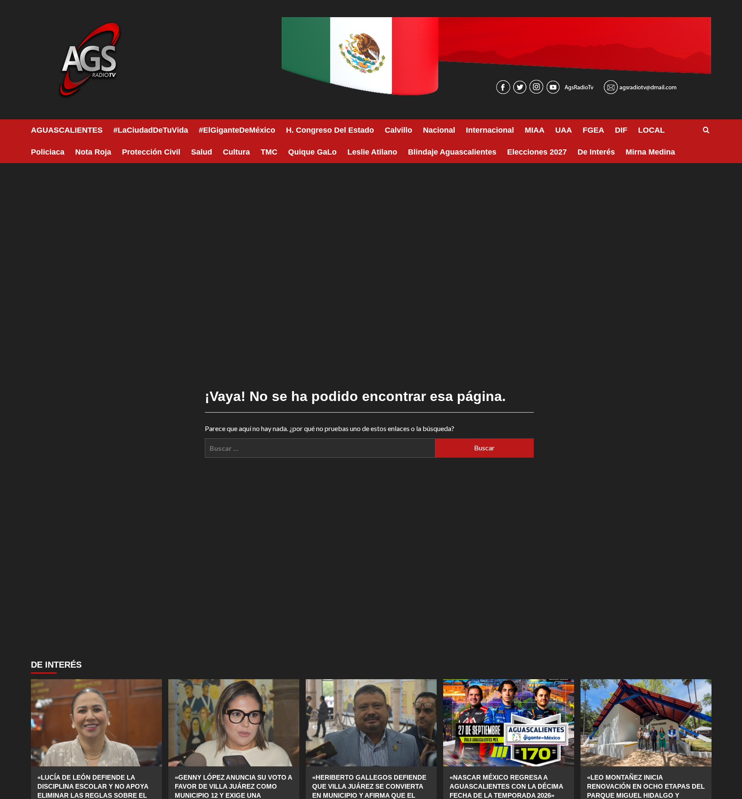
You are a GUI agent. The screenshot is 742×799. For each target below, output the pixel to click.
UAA (563, 130)
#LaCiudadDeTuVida (150, 130)
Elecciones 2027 (537, 152)
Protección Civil (151, 152)
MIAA (534, 130)
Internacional (490, 130)
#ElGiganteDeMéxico (237, 130)
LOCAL (651, 130)
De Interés (596, 152)
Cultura (236, 152)
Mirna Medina (650, 152)
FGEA (593, 130)
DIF (621, 130)
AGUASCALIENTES (67, 130)
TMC (269, 152)
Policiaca (47, 152)
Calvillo (398, 130)
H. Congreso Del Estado (330, 130)
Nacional (439, 130)
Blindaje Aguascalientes (452, 152)
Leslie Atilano (372, 152)
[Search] (706, 130)
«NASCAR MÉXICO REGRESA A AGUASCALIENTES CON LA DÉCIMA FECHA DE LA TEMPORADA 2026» (506, 786)
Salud (201, 152)
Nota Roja (93, 152)
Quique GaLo (312, 152)
